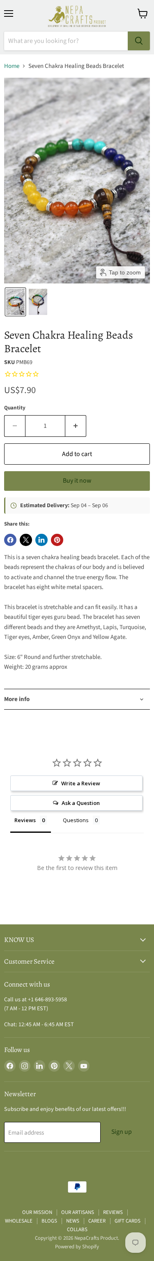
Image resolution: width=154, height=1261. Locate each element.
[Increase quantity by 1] (75, 425)
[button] (15, 302)
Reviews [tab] (25, 820)
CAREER (97, 1221)
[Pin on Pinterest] (57, 540)
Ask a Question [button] (81, 803)
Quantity (14, 408)
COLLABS (77, 1229)
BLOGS (49, 1221)
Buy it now (77, 480)
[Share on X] (26, 540)
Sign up (121, 1131)
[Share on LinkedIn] (41, 540)
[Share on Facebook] (10, 540)
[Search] (139, 40)
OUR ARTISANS (77, 1212)
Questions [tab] (76, 820)
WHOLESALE (18, 1221)
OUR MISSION (37, 1212)
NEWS (72, 1221)
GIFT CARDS (127, 1221)
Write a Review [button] (80, 783)
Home (11, 66)
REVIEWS (113, 1212)
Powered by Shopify (77, 1246)
